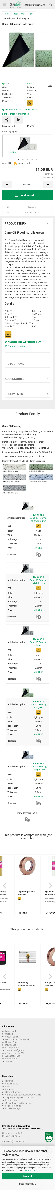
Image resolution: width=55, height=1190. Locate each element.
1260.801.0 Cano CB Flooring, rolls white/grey (38, 518)
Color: (9, 131)
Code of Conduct (13, 1092)
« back (15, 14)
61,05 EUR (38, 548)
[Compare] (38, 554)
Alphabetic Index (13, 1056)
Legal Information (13, 1106)
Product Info (15, 223)
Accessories (14, 379)
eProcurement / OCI (14, 1053)
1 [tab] (18, 159)
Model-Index (11, 1058)
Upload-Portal (11, 1042)
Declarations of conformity (18, 1039)
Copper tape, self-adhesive (26, 893)
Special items (11, 1037)
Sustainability (11, 1083)
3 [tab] (27, 159)
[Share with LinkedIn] (18, 120)
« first (6, 14)
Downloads (10, 1045)
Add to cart (27, 195)
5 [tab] (36, 159)
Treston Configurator (15, 1050)
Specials (9, 1034)
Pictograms (14, 364)
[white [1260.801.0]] (27, 143)
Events (8, 1086)
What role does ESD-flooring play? (21, 109)
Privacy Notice (29, 1170)
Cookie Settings (12, 1108)
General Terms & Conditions (18, 1103)
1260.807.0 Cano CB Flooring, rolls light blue (38, 766)
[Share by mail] (6, 120)
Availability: (7, 163)
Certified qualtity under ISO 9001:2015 (23, 1095)
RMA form (10, 1089)
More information (27, 1184)
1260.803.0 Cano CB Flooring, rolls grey (38, 642)
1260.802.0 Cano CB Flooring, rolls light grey (38, 580)
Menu (4, 4)
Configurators (12, 1047)
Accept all (27, 1176)
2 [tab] (22, 159)
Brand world (11, 1031)
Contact (9, 1081)
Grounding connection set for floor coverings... (26, 984)
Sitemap (9, 1061)
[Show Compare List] (27, 819)
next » (24, 14)
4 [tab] (32, 159)
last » (32, 14)
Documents (14, 394)
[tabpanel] (27, 146)
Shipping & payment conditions (20, 1097)
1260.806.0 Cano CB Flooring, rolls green (38, 704)
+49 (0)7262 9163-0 (15, 1141)
